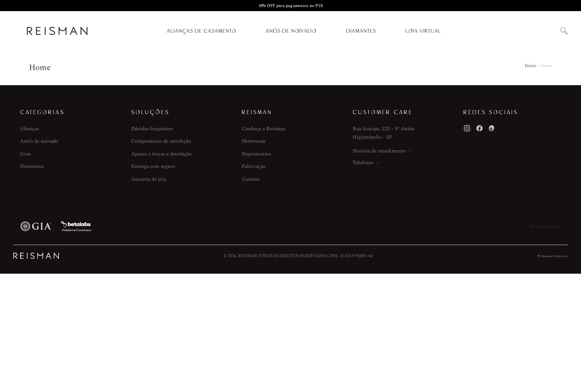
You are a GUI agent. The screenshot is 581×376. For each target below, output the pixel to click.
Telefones (363, 163)
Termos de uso (545, 226)
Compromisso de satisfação (161, 141)
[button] (564, 31)
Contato (251, 179)
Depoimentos (256, 154)
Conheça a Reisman (263, 129)
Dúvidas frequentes (152, 129)
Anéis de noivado (39, 141)
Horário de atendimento (379, 151)
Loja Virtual (423, 31)
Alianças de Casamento (201, 31)
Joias (25, 154)
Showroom (254, 141)
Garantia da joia (148, 179)
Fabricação (254, 166)
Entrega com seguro (153, 166)
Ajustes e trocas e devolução (161, 154)
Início (530, 65)
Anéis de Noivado (291, 31)
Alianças (29, 129)
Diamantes (361, 31)
